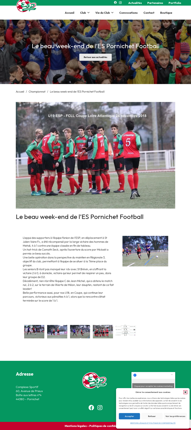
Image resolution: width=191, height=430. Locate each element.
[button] (185, 392)
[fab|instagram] (99, 407)
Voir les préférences (175, 416)
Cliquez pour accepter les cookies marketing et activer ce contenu (153, 388)
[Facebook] (115, 2)
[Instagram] (120, 2)
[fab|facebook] (91, 407)
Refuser (152, 416)
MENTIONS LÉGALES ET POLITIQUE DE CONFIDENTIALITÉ (152, 423)
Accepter (129, 416)
